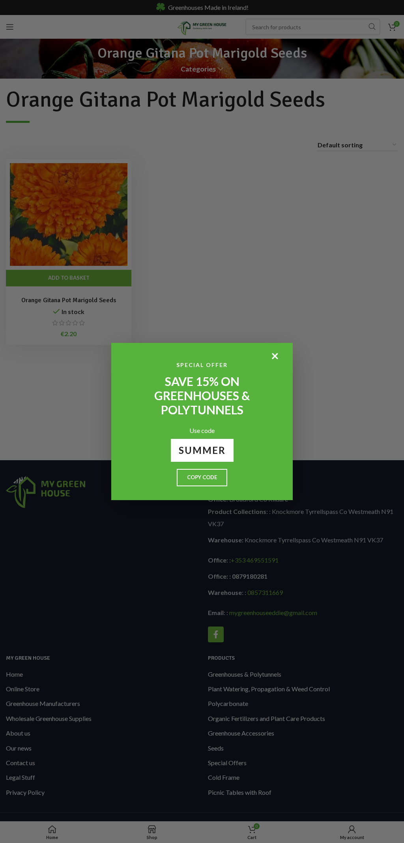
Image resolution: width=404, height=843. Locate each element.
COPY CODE (202, 477)
